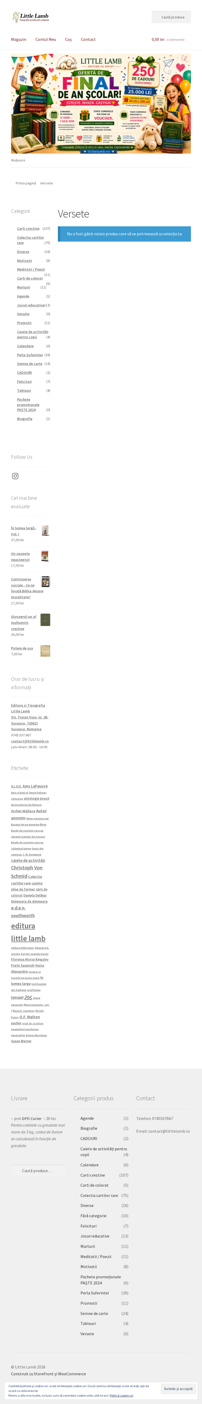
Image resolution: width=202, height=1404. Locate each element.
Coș (68, 39)
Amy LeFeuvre (35, 786)
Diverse (23, 251)
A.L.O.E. (16, 786)
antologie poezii (36, 798)
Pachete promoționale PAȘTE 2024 (28, 404)
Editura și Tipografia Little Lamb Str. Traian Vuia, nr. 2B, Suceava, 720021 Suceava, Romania (29, 717)
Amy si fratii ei (19, 792)
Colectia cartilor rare (99, 1195)
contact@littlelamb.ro (30, 741)
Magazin (18, 39)
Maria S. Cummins (24, 1010)
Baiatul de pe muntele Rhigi (28, 824)
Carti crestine (28, 228)
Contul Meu (46, 39)
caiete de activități (28, 860)
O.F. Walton (29, 1016)
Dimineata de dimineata (29, 901)
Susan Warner (21, 1041)
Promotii (24, 322)
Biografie (24, 418)
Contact (88, 39)
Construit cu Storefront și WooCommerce (48, 1373)
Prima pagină (26, 183)
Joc (28, 997)
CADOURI (24, 372)
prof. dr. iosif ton (32, 1023)
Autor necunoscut (37, 818)
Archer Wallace (23, 811)
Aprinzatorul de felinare (26, 804)
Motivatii (24, 260)
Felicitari (24, 381)
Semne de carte (29, 363)
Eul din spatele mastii (34, 954)
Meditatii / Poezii (31, 269)
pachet (16, 1023)
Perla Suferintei (30, 355)
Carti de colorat (30, 278)
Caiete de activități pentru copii (32, 334)
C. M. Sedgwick (32, 854)
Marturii (23, 287)
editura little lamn (22, 948)
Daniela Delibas (35, 895)
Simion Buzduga (36, 1035)
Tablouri (24, 390)
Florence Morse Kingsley (29, 959)
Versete (23, 313)
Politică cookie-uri (121, 1395)
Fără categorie (93, 1215)
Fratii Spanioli (22, 965)
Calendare (25, 346)
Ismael (17, 997)
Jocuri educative (30, 305)
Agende (23, 296)
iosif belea (34, 990)
